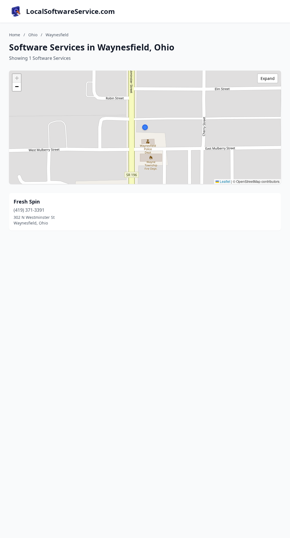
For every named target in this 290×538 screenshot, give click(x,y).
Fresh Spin (27, 201)
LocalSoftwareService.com (70, 11)
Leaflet (224, 181)
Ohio (32, 34)
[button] (145, 127)
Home (14, 34)
